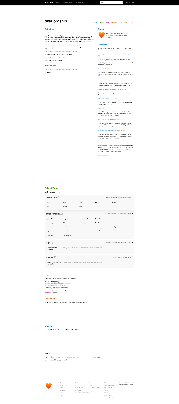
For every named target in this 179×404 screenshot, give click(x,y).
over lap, (58, 291)
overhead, (53, 291)
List (107, 22)
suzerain (97, 231)
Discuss (114, 22)
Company (63, 383)
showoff (65, 231)
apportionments (83, 219)
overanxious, (48, 287)
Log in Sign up (129, 2)
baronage (114, 219)
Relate (102, 22)
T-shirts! (62, 395)
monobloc (49, 227)
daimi (64, 223)
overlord (97, 227)
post (48, 206)
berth (48, 202)
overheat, (47, 291)
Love (131, 22)
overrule (47, 292)
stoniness (82, 231)
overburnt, (64, 289)
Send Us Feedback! (109, 385)
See (120, 22)
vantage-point (67, 235)
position (114, 202)
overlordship (109, 37)
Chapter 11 (100, 108)
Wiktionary (50, 51)
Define (95, 22)
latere (113, 223)
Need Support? (108, 387)
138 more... (55, 292)
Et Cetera (107, 383)
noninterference (67, 227)
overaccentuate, (56, 287)
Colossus (100, 155)
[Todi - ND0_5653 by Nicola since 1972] (53, 329)
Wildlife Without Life (102, 98)
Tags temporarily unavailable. (52, 248)
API (91, 385)
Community (58, 3)
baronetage (50, 223)
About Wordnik (64, 385)
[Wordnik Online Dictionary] (49, 2)
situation (65, 206)
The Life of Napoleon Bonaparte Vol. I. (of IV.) (108, 80)
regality (114, 227)
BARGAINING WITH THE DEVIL (105, 119)
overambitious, (64, 287)
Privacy (106, 393)
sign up (52, 192)
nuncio (81, 227)
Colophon (62, 390)
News (76, 383)
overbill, (47, 289)
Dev (90, 383)
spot (80, 206)
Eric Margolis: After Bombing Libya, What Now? (108, 89)
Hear (125, 22)
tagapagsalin (115, 231)
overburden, (58, 289)
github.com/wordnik (95, 387)
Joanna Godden (101, 68)
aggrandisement (51, 219)
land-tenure (98, 223)
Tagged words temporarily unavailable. (54, 263)
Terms (106, 390)
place (97, 202)
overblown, (52, 289)
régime (49, 231)
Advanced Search (109, 398)
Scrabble (58, 359)
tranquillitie (50, 235)
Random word (79, 3)
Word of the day (68, 3)
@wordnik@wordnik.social (82, 393)
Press (61, 387)
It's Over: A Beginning (52, 282)
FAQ (61, 393)
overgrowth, (64, 291)
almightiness (66, 219)
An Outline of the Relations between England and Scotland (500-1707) (113, 54)
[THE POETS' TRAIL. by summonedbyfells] (72, 329)
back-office (98, 219)
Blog (76, 385)
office (80, 202)
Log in (46, 192)
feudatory (82, 223)
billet (64, 202)
